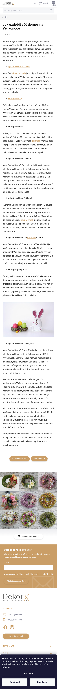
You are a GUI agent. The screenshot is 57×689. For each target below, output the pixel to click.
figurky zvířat (27, 220)
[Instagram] (11, 626)
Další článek (38, 459)
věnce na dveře (19, 73)
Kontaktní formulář (16, 636)
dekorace (36, 141)
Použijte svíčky (15, 98)
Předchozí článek (21, 459)
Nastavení (28, 673)
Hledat (51, 10)
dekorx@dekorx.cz (15, 614)
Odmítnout (15, 682)
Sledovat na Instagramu (31, 536)
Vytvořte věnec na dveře (19, 66)
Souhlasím (42, 682)
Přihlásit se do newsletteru (16, 581)
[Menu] (53, 3)
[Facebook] (5, 626)
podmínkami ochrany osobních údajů (39, 574)
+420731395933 (15, 620)
